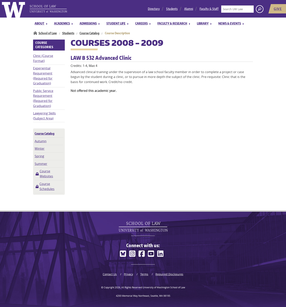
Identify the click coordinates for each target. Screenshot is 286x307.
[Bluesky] (123, 253)
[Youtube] (151, 253)
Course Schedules (46, 186)
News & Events (229, 23)
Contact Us (110, 274)
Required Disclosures (169, 274)
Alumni (188, 9)
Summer (41, 164)
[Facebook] (142, 253)
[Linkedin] (160, 253)
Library (203, 23)
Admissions (88, 23)
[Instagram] (132, 253)
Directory (154, 9)
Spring (39, 156)
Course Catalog (89, 33)
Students (172, 9)
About (39, 23)
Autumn (40, 141)
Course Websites (46, 173)
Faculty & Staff (209, 9)
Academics (62, 23)
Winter (40, 148)
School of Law (48, 33)
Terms (144, 274)
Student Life (115, 23)
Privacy (128, 274)
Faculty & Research (172, 23)
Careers (141, 23)
